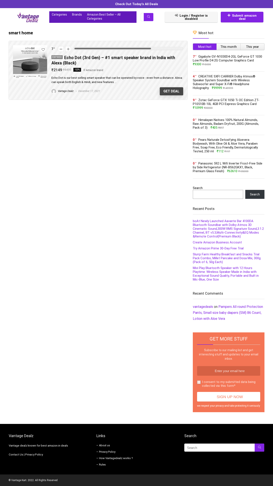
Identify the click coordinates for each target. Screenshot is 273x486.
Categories (59, 14)
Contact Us (16, 454)
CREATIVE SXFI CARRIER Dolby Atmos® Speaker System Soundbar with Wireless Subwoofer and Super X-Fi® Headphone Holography (224, 82)
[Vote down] (61, 49)
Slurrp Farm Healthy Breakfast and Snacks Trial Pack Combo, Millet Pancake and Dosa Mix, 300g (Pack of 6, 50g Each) (227, 258)
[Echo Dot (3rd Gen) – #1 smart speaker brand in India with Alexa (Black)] (30, 47)
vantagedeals (203, 307)
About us (104, 445)
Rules (102, 464)
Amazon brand (94, 70)
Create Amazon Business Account (217, 242)
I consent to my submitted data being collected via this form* (229, 384)
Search (198, 188)
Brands (77, 14)
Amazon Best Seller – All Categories (104, 16)
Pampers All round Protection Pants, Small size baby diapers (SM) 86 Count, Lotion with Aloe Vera (228, 313)
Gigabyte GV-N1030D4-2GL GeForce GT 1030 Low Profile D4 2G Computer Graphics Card (227, 58)
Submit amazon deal (244, 17)
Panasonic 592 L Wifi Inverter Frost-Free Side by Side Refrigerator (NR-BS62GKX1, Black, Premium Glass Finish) (227, 167)
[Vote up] (68, 49)
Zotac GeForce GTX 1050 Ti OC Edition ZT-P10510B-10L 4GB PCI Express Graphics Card (226, 102)
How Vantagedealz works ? (116, 458)
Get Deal (171, 91)
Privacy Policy (34, 454)
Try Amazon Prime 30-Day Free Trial (218, 248)
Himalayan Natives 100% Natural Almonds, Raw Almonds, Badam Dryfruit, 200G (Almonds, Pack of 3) (226, 124)
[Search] (148, 17)
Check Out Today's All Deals (136, 4)
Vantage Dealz (65, 91)
